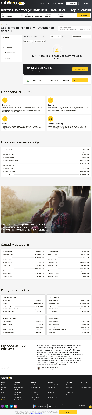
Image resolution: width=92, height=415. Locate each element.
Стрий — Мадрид (8, 329)
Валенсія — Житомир (9, 168)
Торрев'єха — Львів (53, 270)
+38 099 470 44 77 (59, 3)
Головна (3, 24)
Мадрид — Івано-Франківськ (11, 308)
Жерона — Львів (7, 276)
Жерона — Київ (7, 265)
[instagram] (15, 406)
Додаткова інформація (37, 413)
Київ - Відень (17, 397)
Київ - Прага (17, 389)
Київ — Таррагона (54, 321)
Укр (20, 3)
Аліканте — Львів (53, 268)
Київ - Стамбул (34, 392)
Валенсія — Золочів (8, 165)
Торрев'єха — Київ (8, 270)
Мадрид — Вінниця (8, 311)
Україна (3, 384)
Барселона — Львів (8, 268)
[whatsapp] (6, 406)
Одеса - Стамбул (35, 394)
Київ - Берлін (34, 384)
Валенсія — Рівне (8, 163)
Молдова (3, 394)
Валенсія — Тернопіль (9, 171)
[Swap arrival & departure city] (22, 15)
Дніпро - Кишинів (35, 387)
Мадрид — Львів (52, 262)
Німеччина (3, 387)
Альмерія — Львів (53, 276)
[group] (61, 357)
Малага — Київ (7, 259)
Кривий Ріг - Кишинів (53, 384)
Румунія (3, 397)
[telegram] (11, 406)
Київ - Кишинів (18, 384)
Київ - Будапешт (18, 394)
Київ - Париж (34, 399)
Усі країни (3, 399)
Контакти (68, 389)
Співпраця (83, 384)
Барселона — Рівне (53, 273)
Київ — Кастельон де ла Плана (57, 329)
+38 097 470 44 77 (46, 3)
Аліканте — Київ (7, 257)
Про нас (68, 384)
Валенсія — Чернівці (8, 157)
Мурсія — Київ (7, 273)
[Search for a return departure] (88, 28)
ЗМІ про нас (69, 387)
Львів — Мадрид (7, 324)
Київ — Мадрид (7, 321)
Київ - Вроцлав (51, 387)
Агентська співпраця (86, 387)
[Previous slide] (3, 368)
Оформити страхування (80, 80)
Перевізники (69, 392)
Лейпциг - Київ (51, 392)
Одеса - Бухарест (18, 387)
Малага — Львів (52, 254)
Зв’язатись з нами (80, 69)
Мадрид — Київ (7, 262)
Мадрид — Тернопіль (9, 306)
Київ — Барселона (54, 324)
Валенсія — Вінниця (8, 154)
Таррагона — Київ (53, 251)
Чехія (2, 392)
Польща (3, 389)
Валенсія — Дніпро (8, 174)
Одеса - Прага (51, 394)
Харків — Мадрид (8, 327)
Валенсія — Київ (7, 149)
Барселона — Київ (8, 254)
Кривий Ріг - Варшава (53, 389)
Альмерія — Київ (52, 265)
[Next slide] (7, 368)
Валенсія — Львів (8, 151)
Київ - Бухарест (18, 392)
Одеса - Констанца (52, 397)
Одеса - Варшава (18, 399)
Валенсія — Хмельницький (10, 160)
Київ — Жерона (53, 327)
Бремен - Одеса (35, 397)
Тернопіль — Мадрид (9, 332)
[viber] (2, 406)
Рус (23, 3)
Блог (67, 394)
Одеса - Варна (34, 389)
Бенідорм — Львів (53, 259)
